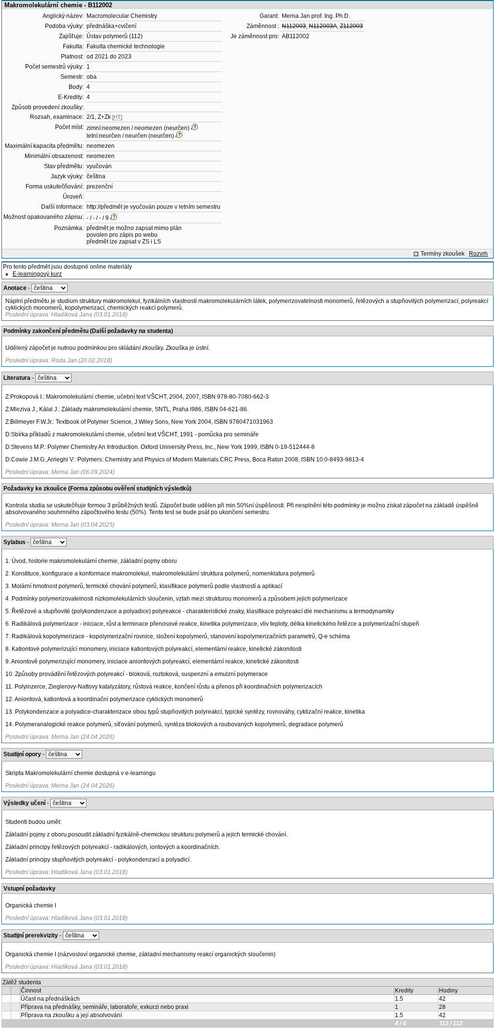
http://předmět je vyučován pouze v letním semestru (153, 206)
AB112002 (295, 36)
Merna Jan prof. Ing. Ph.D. (316, 16)
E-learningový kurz (37, 274)
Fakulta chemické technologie (126, 46)
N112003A (323, 26)
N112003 (294, 26)
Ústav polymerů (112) (115, 36)
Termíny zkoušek (443, 253)
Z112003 (351, 26)
